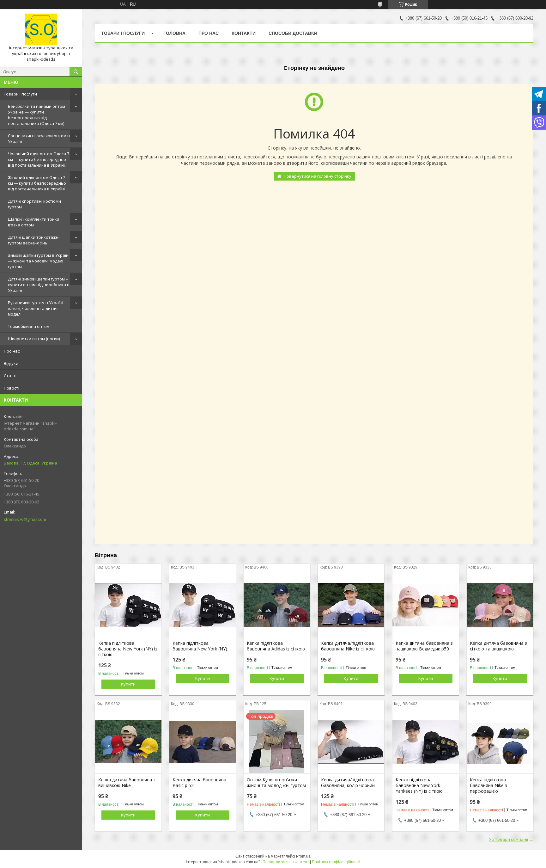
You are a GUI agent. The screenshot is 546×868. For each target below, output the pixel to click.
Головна (174, 33)
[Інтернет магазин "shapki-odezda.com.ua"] (41, 29)
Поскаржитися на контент (286, 862)
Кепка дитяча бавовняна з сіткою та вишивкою (498, 646)
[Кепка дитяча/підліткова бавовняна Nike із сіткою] (351, 605)
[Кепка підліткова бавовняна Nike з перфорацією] (500, 741)
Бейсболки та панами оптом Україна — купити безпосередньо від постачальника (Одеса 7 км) (36, 114)
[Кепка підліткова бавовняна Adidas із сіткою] (277, 605)
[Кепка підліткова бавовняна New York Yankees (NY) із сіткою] (425, 741)
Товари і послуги (20, 94)
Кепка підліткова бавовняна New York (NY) (200, 646)
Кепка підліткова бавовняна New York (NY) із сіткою (127, 648)
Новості (11, 388)
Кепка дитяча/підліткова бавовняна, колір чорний (348, 782)
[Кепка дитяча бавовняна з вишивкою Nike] (128, 741)
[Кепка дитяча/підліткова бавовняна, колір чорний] (351, 741)
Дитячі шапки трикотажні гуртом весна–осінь (33, 240)
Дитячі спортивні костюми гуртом (34, 204)
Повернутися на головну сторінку (317, 176)
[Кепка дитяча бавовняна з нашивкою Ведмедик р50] (425, 605)
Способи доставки (293, 33)
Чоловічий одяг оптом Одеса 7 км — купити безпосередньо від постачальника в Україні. (38, 159)
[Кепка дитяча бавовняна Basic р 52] (202, 741)
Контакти (244, 33)
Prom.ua (303, 856)
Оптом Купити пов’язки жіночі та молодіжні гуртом (276, 782)
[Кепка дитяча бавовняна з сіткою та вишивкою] (500, 605)
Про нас (12, 351)
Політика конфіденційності (336, 862)
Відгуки (11, 363)
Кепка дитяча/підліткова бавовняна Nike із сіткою (348, 646)
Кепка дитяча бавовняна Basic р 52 (199, 782)
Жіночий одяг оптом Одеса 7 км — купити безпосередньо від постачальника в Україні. (37, 183)
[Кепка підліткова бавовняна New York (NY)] (202, 605)
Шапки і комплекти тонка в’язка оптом (33, 222)
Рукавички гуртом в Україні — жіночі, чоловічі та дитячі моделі (38, 308)
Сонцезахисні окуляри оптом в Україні (39, 138)
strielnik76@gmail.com (25, 519)
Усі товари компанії (508, 839)
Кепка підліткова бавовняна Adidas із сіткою (276, 646)
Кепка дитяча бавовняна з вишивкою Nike (126, 782)
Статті (10, 376)
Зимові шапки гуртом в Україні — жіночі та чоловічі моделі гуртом (39, 260)
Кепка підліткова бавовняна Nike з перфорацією (488, 785)
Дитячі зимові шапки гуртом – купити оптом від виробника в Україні (39, 284)
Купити (128, 684)
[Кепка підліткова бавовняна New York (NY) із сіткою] (128, 605)
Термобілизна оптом (29, 326)
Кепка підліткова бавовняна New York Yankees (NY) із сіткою (419, 785)
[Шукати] (76, 72)
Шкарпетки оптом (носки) (34, 339)
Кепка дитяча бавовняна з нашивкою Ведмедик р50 (424, 646)
